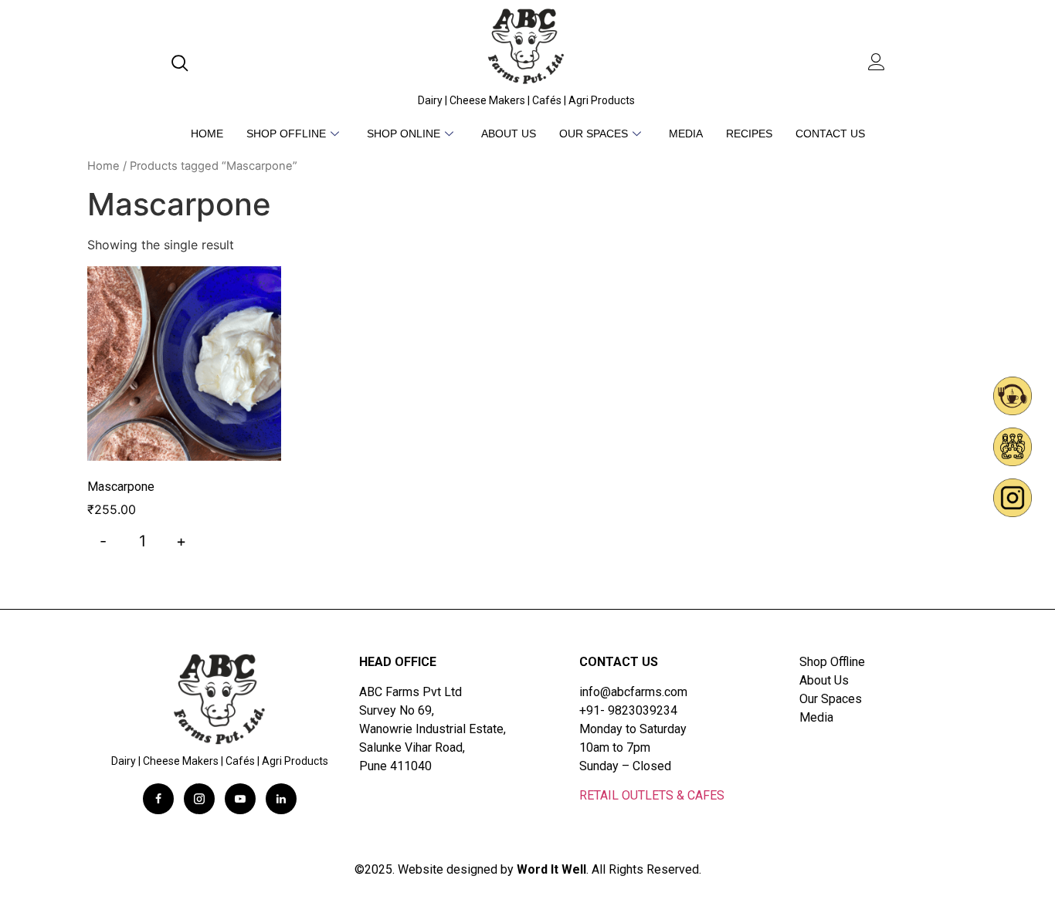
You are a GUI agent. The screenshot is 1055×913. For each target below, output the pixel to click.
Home (207, 133)
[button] (183, 64)
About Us (508, 133)
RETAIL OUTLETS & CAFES (651, 795)
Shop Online (403, 133)
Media (686, 133)
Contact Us (830, 133)
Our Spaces (593, 133)
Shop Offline (286, 133)
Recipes (749, 133)
